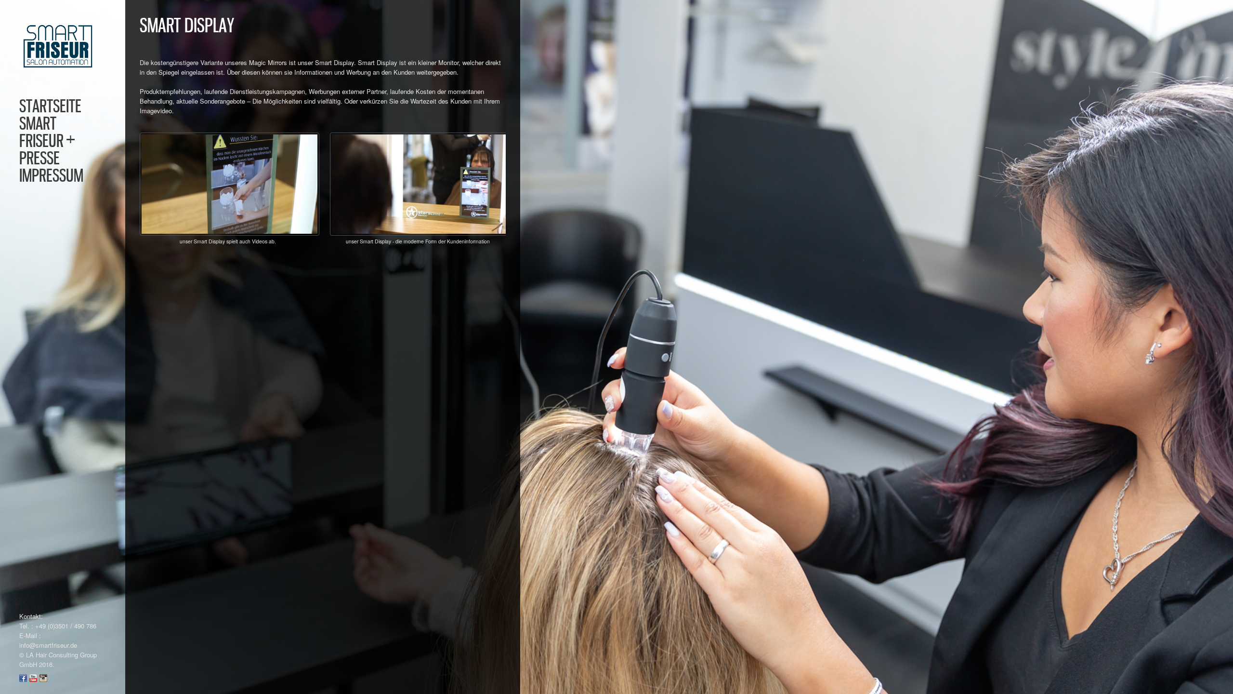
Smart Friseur (47, 132)
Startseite (50, 106)
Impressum (51, 175)
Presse (39, 158)
